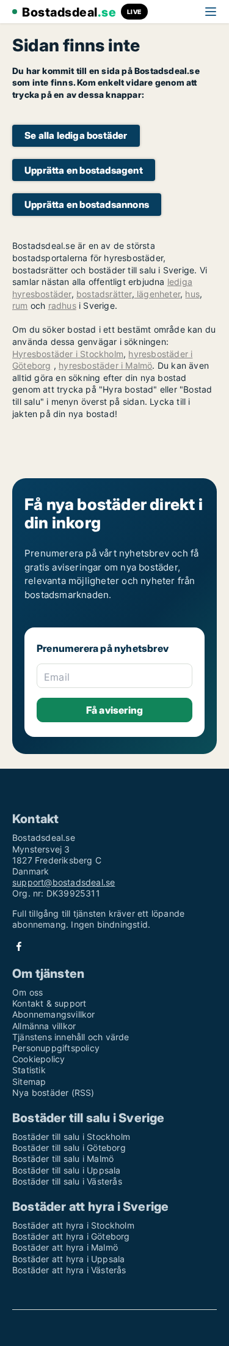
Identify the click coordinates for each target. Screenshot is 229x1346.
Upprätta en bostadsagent (83, 170)
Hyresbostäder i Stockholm (67, 354)
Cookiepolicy (38, 1059)
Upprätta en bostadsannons (86, 204)
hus (192, 294)
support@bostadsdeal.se (63, 882)
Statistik (29, 1070)
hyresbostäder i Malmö (105, 365)
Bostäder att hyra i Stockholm (73, 1225)
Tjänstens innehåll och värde (70, 1037)
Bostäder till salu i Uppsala (66, 1170)
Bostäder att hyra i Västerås (69, 1270)
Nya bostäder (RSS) (53, 1092)
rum (20, 305)
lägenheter (157, 294)
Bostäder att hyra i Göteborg (71, 1236)
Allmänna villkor (44, 1026)
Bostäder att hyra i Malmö (65, 1247)
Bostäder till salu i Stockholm (71, 1136)
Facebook (19, 946)
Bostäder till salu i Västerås (67, 1181)
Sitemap (29, 1081)
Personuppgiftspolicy (56, 1048)
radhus (62, 305)
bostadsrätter (104, 294)
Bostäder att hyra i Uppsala (68, 1259)
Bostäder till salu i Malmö (63, 1158)
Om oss (27, 992)
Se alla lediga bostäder (76, 135)
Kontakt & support (49, 1003)
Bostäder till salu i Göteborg (69, 1147)
